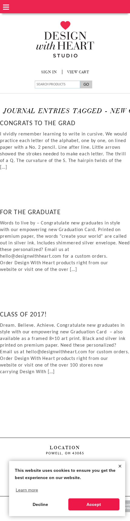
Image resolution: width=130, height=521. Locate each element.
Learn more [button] (27, 490)
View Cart (78, 72)
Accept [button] (93, 504)
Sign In (49, 72)
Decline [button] (40, 504)
